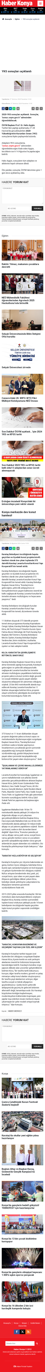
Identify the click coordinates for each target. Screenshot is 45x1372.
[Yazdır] (18, 108)
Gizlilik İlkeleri (35, 1323)
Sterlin (40, 8)
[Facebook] (3, 108)
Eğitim (17, 19)
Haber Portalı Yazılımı (24, 1366)
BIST (15, 8)
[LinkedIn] (10, 108)
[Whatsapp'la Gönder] (13, 108)
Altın (5, 8)
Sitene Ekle (22, 1326)
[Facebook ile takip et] (17, 1332)
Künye (16, 1323)
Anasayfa (8, 19)
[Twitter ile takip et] (22, 1332)
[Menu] (40, 4)
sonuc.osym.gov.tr (11, 146)
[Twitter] (6, 108)
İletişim (24, 1323)
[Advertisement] (22, 46)
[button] (33, 108)
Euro (33, 8)
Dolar (25, 8)
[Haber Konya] (17, 3)
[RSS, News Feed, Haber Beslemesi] (28, 1332)
